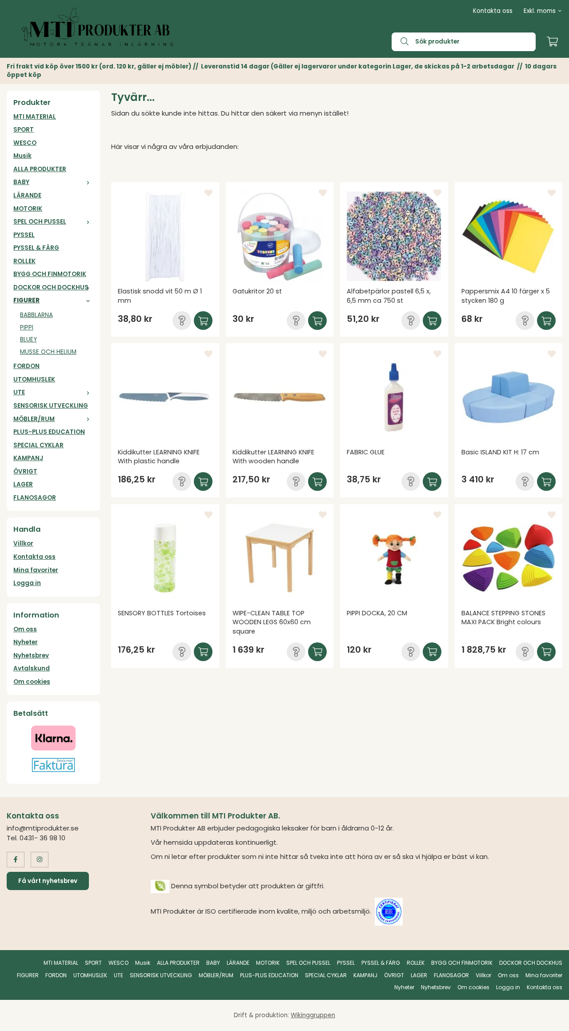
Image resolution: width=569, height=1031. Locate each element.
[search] (400, 41)
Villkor (23, 543)
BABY (21, 182)
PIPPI (26, 327)
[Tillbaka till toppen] (550, 1019)
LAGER (23, 484)
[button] (181, 320)
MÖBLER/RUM (34, 419)
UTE (19, 392)
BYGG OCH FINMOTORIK (49, 274)
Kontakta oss (493, 11)
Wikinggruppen (313, 1015)
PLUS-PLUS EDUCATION (49, 432)
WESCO (24, 143)
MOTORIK (27, 209)
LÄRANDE (27, 195)
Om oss (25, 629)
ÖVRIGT (25, 471)
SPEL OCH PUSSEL (39, 221)
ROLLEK (24, 261)
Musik (22, 156)
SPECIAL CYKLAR (38, 445)
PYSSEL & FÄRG (36, 248)
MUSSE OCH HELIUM (48, 352)
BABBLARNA (36, 315)
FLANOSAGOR (34, 497)
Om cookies (31, 682)
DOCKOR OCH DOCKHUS (50, 287)
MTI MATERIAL (34, 116)
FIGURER (26, 300)
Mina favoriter (35, 570)
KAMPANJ (28, 458)
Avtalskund (31, 668)
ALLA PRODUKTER (39, 169)
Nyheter (25, 642)
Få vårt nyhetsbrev (47, 881)
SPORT (23, 129)
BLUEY (28, 339)
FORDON (26, 366)
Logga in (27, 583)
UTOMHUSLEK (34, 379)
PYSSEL (24, 235)
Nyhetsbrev (31, 655)
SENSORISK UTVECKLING (50, 405)
